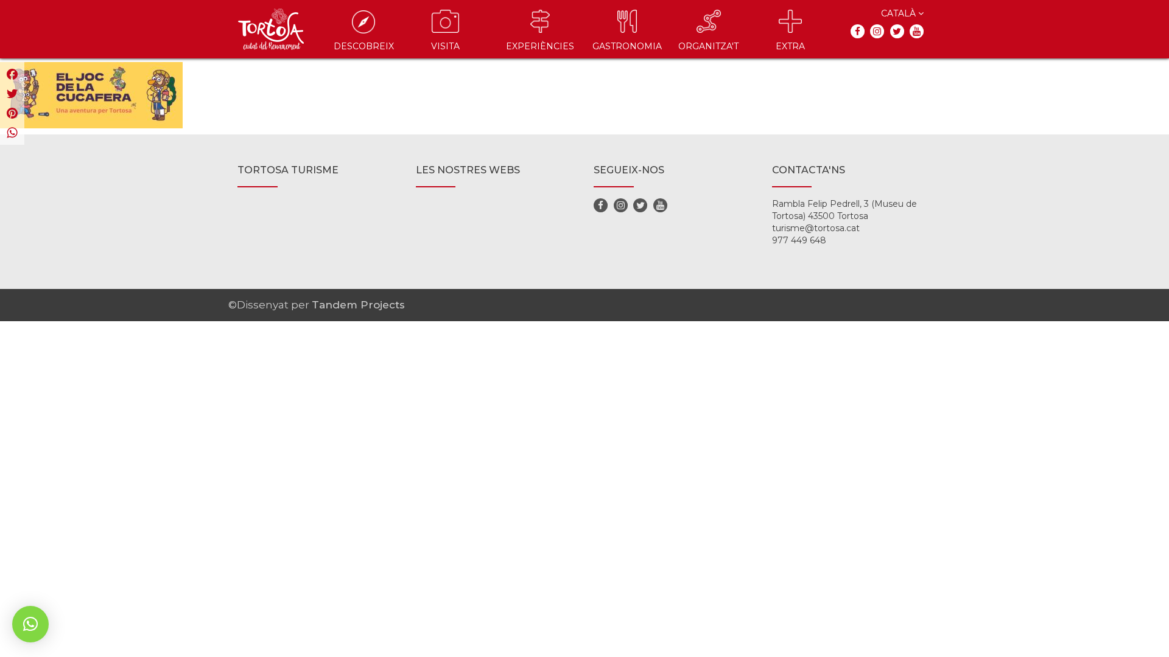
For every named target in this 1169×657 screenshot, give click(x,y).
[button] (30, 624)
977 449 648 (799, 240)
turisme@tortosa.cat (816, 228)
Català (899, 13)
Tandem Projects (358, 305)
